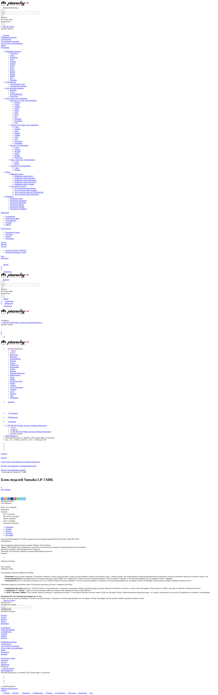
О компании (10, 216)
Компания (5, 623)
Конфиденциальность (9, 688)
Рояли (3, 650)
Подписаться (6, 609)
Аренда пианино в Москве (15, 250)
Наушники (5, 652)
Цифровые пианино (8, 642)
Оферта (4, 690)
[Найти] (3, 24)
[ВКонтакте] (2, 498)
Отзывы (8, 223)
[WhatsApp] (18, 498)
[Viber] (15, 498)
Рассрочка (9, 535)
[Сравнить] (2, 494)
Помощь (4, 654)
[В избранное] (2, 492)
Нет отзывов (6, 490)
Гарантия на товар (12, 232)
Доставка (9, 234)
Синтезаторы (6, 644)
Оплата (8, 236)
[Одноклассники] (5, 498)
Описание (9, 527)
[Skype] (21, 498)
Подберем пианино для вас (15, 252)
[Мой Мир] (8, 498)
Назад (13, 351)
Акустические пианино (10, 646)
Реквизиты (9, 238)
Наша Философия (12, 218)
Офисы (8, 225)
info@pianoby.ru (11, 436)
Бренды (4, 619)
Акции (3, 617)
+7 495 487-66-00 (7, 27)
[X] (11, 498)
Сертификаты (10, 221)
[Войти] (2, 330)
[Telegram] (24, 498)
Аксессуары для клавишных (12, 648)
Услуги (3, 621)
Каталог (4, 615)
